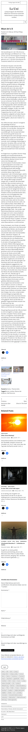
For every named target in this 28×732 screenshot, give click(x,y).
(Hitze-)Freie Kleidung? (7, 435)
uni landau (19, 692)
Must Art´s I (16, 373)
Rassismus (23, 688)
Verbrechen (4, 697)
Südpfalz (4, 692)
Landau (12, 391)
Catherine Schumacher (6, 490)
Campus (16, 671)
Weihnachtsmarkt (21, 697)
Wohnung (4, 699)
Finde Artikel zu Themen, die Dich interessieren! (12, 709)
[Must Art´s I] (18, 369)
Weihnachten (12, 697)
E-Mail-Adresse (6, 618)
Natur (3, 688)
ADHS (3, 671)
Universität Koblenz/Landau (15, 695)
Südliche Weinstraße (19, 690)
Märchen (12, 685)
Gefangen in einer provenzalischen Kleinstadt (6, 374)
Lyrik (13, 541)
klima (22, 678)
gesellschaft (16, 678)
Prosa (17, 541)
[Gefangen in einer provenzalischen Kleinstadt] (6, 369)
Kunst (7, 391)
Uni (14, 692)
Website (3, 626)
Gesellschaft (4, 433)
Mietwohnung (5, 685)
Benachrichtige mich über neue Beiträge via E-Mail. (14, 644)
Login (4, 667)
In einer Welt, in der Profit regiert (10, 488)
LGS (13, 683)
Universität (4, 695)
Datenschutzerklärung (6, 706)
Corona (21, 674)
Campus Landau (14, 674)
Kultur (9, 389)
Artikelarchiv (4, 703)
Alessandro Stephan (5, 437)
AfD (7, 671)
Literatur (18, 683)
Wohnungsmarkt (12, 699)
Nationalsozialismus (21, 685)
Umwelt (9, 692)
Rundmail (4, 690)
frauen (3, 678)
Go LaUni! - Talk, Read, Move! (7, 711)
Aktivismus (4, 486)
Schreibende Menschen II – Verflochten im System (13, 544)
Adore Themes (10, 730)
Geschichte (9, 678)
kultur (14, 681)
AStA (11, 671)
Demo (3, 676)
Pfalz (7, 688)
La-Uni (14, 9)
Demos (8, 676)
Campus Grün (5, 674)
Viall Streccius (11, 393)
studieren (10, 690)
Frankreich (21, 676)
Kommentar (5, 590)
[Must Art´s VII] (6, 381)
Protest (17, 688)
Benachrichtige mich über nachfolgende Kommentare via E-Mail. (13, 636)
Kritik (9, 681)
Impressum (3, 714)
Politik (12, 688)
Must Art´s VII (4, 385)
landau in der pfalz (6, 683)
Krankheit (4, 681)
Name (3, 611)
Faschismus (14, 676)
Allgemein (3, 541)
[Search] (25, 21)
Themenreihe (15, 389)
